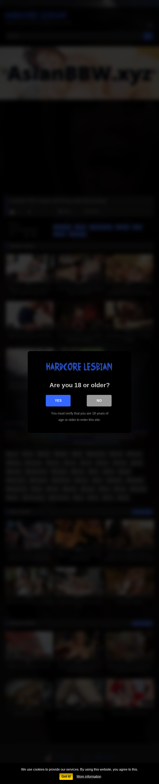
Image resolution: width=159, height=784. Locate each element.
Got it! (66, 776)
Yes (58, 400)
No (99, 400)
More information (89, 776)
